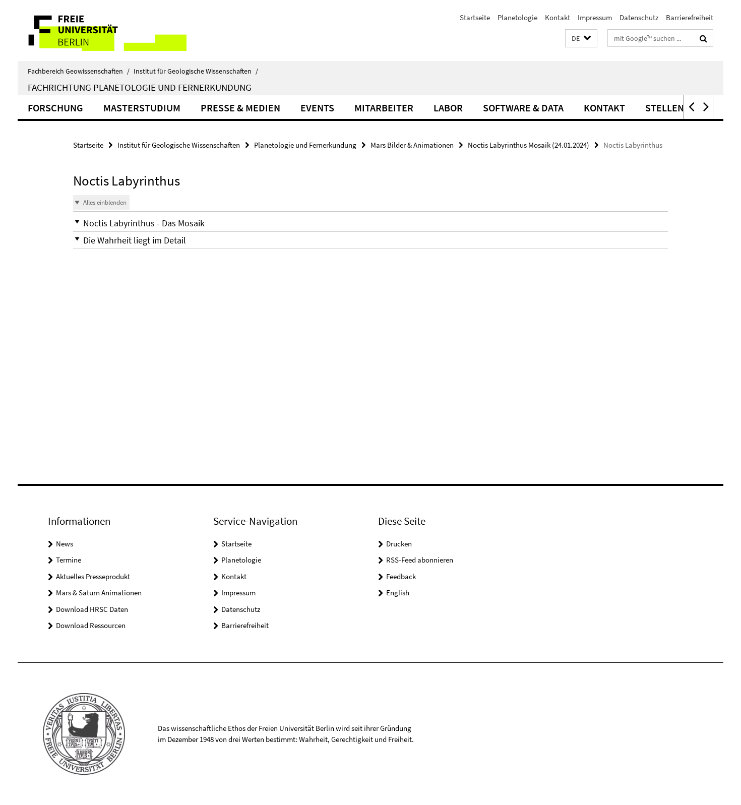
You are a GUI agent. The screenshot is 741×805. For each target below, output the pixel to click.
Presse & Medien (240, 107)
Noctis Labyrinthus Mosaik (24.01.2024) (528, 145)
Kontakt (557, 17)
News (64, 543)
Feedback (401, 576)
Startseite (475, 17)
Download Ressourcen (91, 625)
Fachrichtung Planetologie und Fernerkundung (140, 87)
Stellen (664, 107)
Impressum (595, 17)
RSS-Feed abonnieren (419, 560)
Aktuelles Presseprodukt (93, 576)
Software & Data (523, 107)
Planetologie (517, 17)
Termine (68, 560)
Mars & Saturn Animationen (99, 592)
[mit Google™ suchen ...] (703, 38)
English (397, 592)
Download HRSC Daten (92, 609)
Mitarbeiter (383, 107)
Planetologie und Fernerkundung (305, 145)
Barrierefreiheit (689, 17)
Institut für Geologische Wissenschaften (196, 71)
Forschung (55, 107)
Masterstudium (141, 107)
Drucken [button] (399, 543)
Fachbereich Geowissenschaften (79, 71)
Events (317, 107)
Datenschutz (639, 17)
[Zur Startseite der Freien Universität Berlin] (102, 30)
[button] (581, 38)
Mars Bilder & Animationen (412, 145)
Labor (448, 107)
